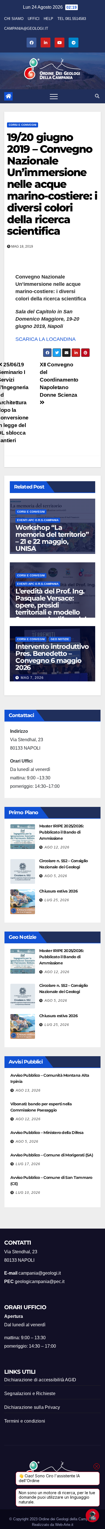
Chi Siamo (14, 19)
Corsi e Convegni (22, 124)
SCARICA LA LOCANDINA (45, 339)
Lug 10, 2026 (28, 1193)
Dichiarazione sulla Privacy (32, 1407)
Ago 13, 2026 (28, 1090)
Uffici (33, 19)
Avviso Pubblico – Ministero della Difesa (46, 1132)
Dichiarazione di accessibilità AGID (40, 1379)
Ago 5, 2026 (56, 876)
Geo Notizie (60, 639)
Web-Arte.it (64, 1525)
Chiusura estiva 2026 (58, 891)
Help (48, 19)
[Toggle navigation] (53, 96)
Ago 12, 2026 (57, 847)
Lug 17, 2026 (28, 1164)
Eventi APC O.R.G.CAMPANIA (38, 520)
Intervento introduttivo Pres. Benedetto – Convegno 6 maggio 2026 (51, 657)
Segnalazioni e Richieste (29, 1393)
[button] (97, 96)
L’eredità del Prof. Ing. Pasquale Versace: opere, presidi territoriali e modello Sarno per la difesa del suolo (50, 608)
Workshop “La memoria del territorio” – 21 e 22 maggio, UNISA (51, 538)
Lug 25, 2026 (57, 900)
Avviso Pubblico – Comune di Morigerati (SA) (51, 1155)
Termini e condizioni (24, 1421)
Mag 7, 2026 (32, 678)
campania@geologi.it (26, 28)
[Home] (8, 96)
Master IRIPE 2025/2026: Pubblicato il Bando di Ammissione (61, 832)
